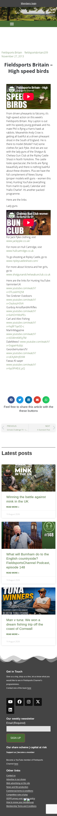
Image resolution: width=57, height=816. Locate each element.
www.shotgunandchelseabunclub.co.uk (28, 274)
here (29, 688)
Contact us (11, 775)
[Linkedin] (10, 710)
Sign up (15, 738)
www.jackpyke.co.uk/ (18, 241)
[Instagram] (29, 702)
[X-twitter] (38, 702)
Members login (28, 3)
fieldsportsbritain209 (36, 52)
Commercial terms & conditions (19, 791)
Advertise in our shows (16, 779)
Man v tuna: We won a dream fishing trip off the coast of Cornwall (24, 624)
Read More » (12, 507)
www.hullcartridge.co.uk (20, 251)
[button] (12, 24)
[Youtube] (10, 702)
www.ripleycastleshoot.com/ (22, 261)
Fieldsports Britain (12, 52)
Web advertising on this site (18, 783)
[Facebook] (19, 702)
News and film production (17, 787)
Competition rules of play (17, 795)
